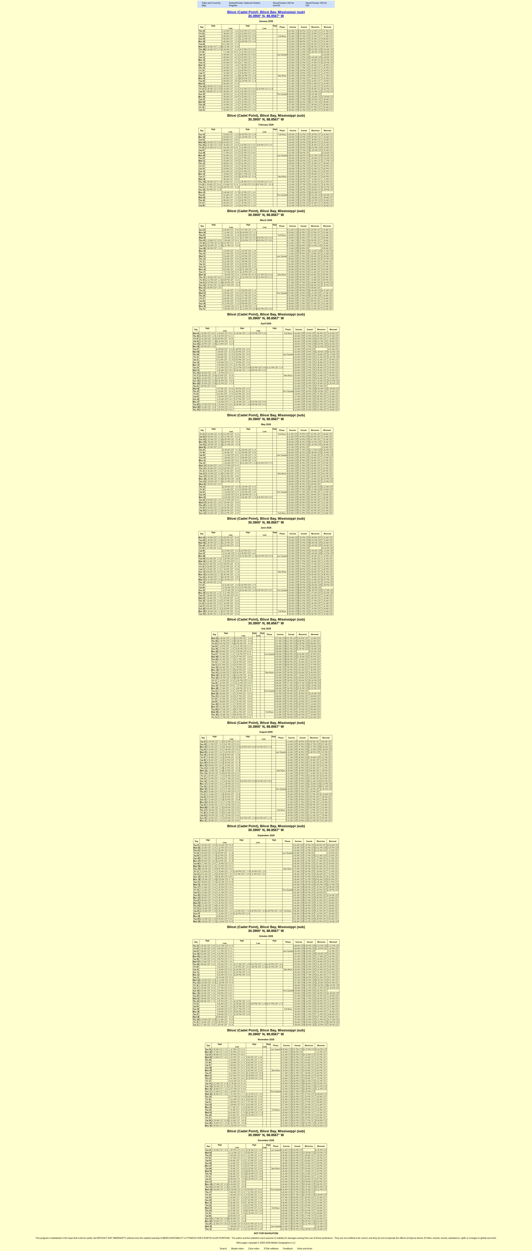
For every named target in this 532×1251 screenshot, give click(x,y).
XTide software (271, 1248)
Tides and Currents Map (211, 4)
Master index (237, 1248)
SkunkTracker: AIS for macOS (283, 4)
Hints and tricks (304, 1248)
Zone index (253, 1248)
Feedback (288, 1248)
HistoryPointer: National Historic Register (244, 4)
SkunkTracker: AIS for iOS (316, 4)
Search (223, 1248)
